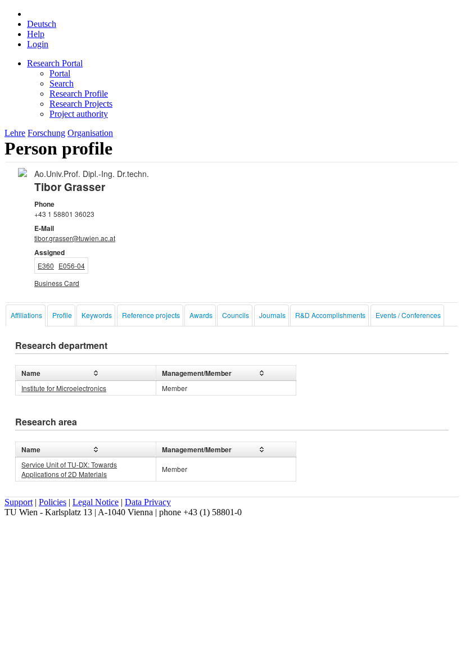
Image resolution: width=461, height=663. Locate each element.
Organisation (90, 133)
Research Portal (55, 63)
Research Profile (78, 93)
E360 (46, 265)
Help (35, 34)
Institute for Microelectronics (63, 388)
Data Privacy (148, 502)
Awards (201, 315)
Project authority (78, 114)
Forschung (46, 133)
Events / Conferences (408, 315)
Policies (52, 502)
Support (18, 502)
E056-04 (71, 265)
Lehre (14, 133)
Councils (235, 315)
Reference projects (151, 315)
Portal (59, 73)
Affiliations (26, 315)
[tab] (26, 315)
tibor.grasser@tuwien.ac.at (74, 238)
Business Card (56, 283)
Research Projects (80, 103)
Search (61, 83)
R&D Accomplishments (330, 315)
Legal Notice (96, 502)
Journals (272, 315)
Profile (62, 315)
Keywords (97, 315)
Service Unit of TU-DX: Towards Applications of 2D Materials (69, 469)
